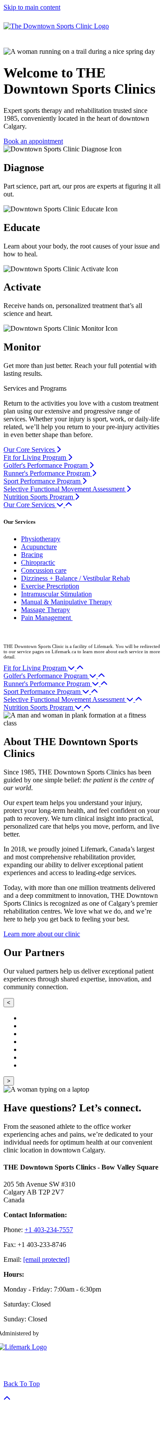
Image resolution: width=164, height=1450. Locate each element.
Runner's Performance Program (47, 473)
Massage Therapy (45, 609)
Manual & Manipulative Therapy (66, 602)
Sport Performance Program (42, 481)
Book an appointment (33, 141)
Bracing (32, 554)
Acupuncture (39, 546)
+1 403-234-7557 (48, 1229)
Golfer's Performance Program (46, 465)
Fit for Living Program (35, 457)
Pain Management (47, 617)
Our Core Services (29, 449)
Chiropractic (38, 562)
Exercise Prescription (50, 586)
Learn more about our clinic (41, 934)
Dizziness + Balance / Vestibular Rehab (75, 578)
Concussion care (43, 570)
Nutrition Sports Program (39, 497)
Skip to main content (31, 7)
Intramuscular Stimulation (56, 594)
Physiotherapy (40, 539)
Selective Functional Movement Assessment (64, 489)
